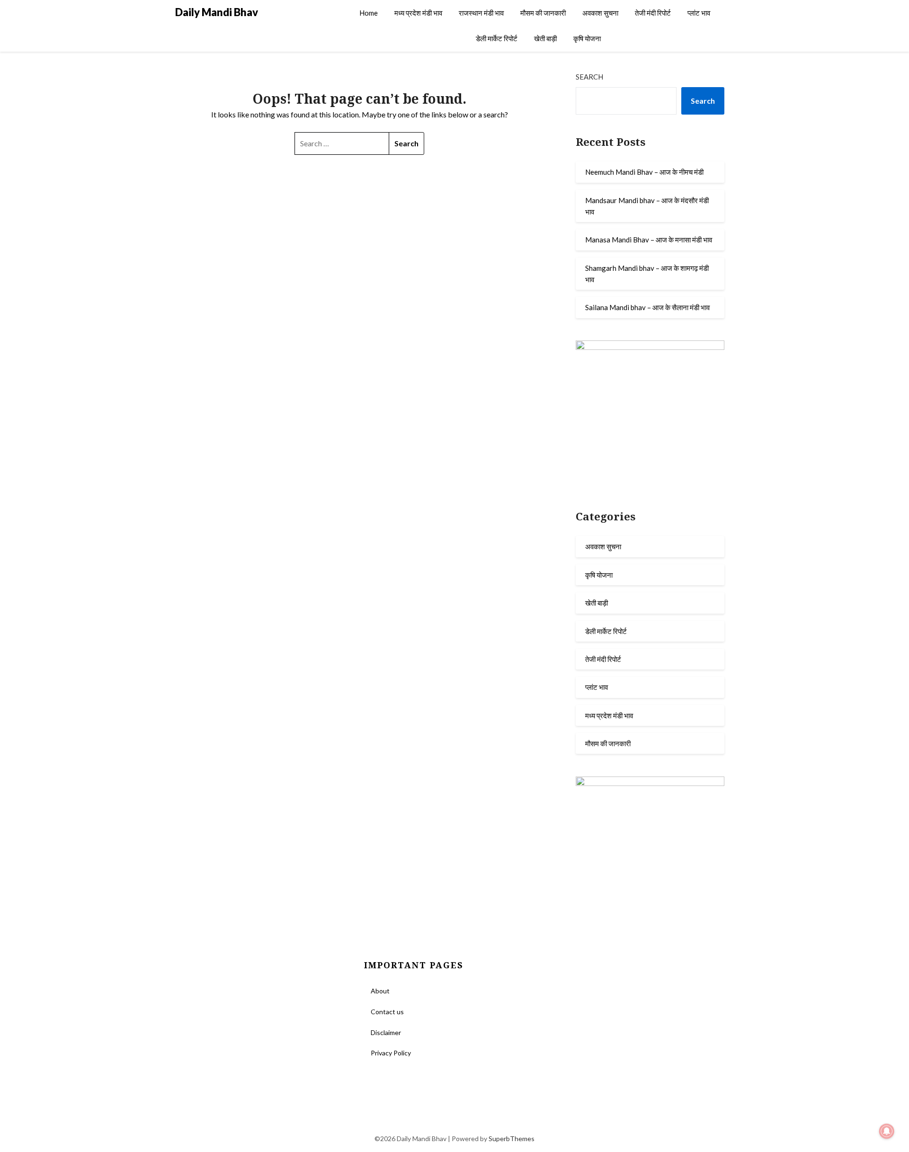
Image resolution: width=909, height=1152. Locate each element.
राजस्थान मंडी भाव (481, 13)
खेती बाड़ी (545, 38)
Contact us (387, 1012)
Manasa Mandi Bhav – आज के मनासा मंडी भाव (648, 239)
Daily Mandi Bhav (216, 12)
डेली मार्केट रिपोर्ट (496, 38)
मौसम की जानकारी (543, 13)
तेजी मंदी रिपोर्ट (653, 13)
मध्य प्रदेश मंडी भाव (418, 13)
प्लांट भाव (698, 13)
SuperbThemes (512, 1138)
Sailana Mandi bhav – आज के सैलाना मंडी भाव (647, 307)
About (380, 991)
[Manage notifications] (886, 1131)
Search (589, 76)
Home (368, 13)
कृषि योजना (587, 38)
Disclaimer (386, 1032)
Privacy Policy (391, 1053)
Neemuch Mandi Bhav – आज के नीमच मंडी (644, 172)
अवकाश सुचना (600, 13)
